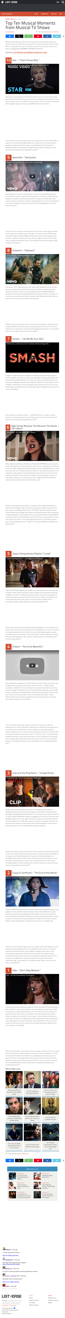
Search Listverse (34, 1300)
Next (60, 14)
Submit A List (52, 1298)
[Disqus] (32, 1268)
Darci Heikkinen (54, 32)
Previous (53, 14)
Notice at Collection (7, 1313)
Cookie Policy (13, 1305)
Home (31, 1298)
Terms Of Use (16, 1304)
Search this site (63, 2)
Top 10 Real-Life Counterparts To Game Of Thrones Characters (24, 1196)
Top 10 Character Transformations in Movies (23, 1177)
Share (36, 14)
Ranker (50, 1302)
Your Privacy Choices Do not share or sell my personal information (10, 1310)
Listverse (4, 1300)
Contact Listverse (53, 1300)
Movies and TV (10, 19)
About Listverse (33, 1305)
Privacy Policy (5, 1305)
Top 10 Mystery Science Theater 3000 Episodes (48, 1186)
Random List (44, 14)
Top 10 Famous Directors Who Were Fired (23, 1186)
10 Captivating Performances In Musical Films (29, 52)
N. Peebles (11, 32)
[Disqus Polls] (32, 1224)
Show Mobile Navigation (2, 2)
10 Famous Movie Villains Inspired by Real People (47, 1196)
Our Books (32, 1302)
